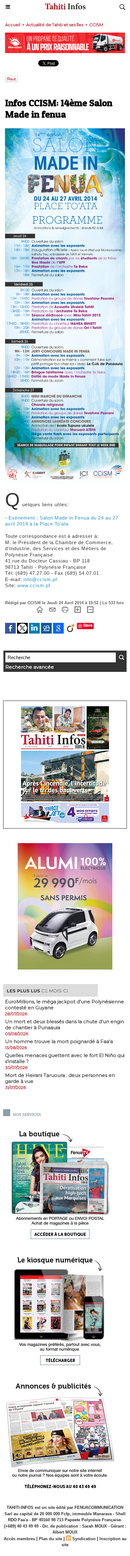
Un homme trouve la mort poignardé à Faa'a (59, 1041)
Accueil (12, 24)
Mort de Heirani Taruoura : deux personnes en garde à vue (60, 1078)
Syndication (84, 1538)
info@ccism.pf (40, 579)
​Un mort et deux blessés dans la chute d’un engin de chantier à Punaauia (64, 1024)
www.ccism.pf (33, 585)
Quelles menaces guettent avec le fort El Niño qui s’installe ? (65, 1058)
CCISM (96, 24)
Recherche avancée (29, 667)
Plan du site (50, 1538)
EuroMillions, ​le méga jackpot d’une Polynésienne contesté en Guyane (64, 1005)
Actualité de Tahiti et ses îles (54, 24)
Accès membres (19, 1538)
